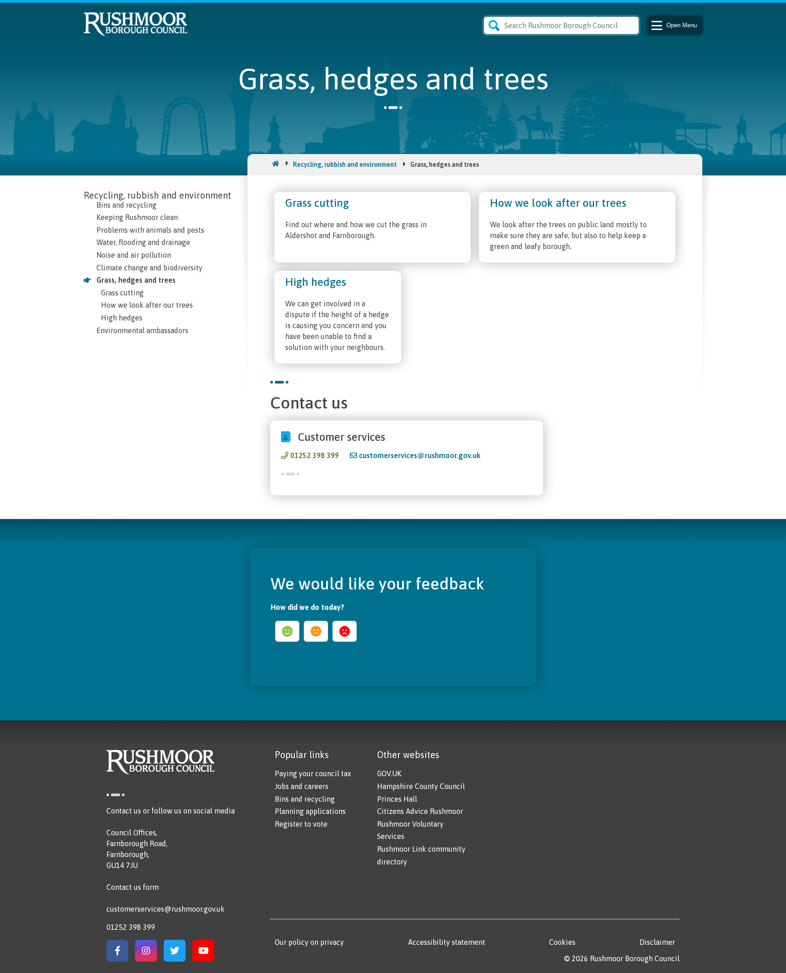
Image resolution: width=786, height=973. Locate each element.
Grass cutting (122, 293)
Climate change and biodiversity (149, 268)
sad (345, 631)
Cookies (562, 942)
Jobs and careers (301, 786)
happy (287, 631)
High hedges (121, 318)
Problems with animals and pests (150, 230)
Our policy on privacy (309, 942)
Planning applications (310, 811)
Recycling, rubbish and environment (345, 164)
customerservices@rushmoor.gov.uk (419, 455)
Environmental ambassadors (142, 330)
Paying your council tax (313, 773)
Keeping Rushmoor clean (137, 217)
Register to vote (301, 824)
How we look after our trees (147, 305)
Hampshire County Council (421, 786)
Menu (681, 25)
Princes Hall (397, 799)
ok (316, 631)
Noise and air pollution (133, 255)
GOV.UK (389, 773)
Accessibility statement (446, 942)
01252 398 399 (314, 455)
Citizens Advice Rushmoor (420, 811)
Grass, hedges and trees (136, 280)
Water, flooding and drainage (143, 242)
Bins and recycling (126, 205)
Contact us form (132, 887)
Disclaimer (657, 942)
